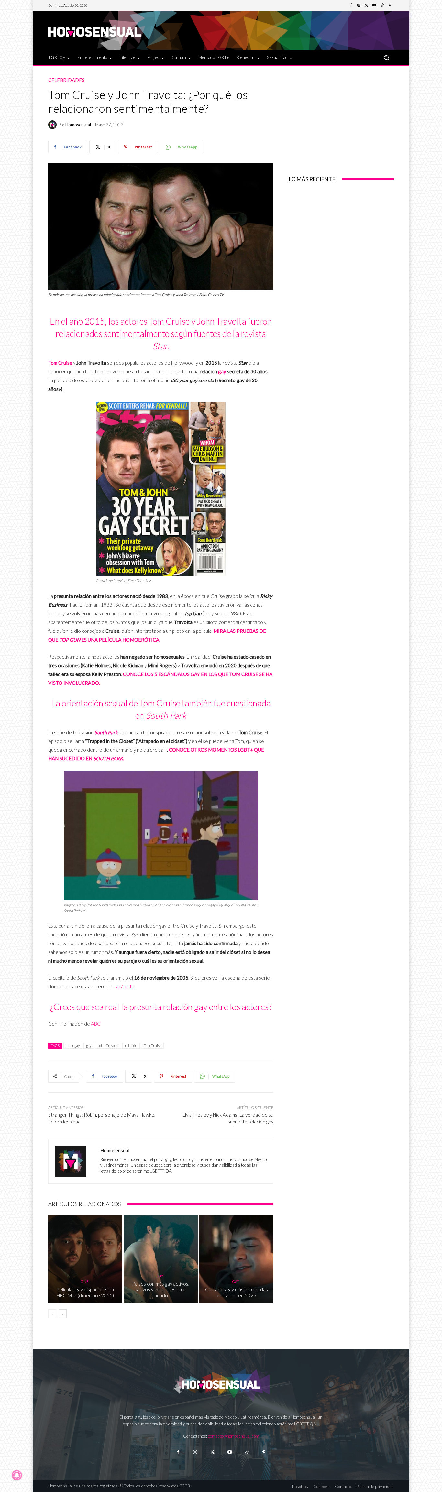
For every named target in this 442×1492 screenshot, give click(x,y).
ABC (96, 1024)
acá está (125, 986)
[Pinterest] (390, 5)
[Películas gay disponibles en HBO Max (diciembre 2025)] (85, 1259)
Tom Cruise (152, 1045)
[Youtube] (374, 5)
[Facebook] (351, 5)
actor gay (73, 1045)
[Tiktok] (246, 1452)
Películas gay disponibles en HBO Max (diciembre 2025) (85, 1292)
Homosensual (78, 125)
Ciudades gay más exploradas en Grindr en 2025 (236, 1292)
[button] (386, 57)
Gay (159, 1276)
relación (131, 1045)
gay (222, 371)
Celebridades (66, 80)
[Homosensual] (53, 124)
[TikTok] (382, 5)
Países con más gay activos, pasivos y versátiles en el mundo (160, 1289)
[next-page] (63, 1313)
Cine (84, 1281)
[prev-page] (52, 1313)
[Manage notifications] (17, 1475)
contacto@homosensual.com (233, 1436)
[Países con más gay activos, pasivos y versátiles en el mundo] (161, 1259)
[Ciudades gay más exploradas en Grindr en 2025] (236, 1259)
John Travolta (108, 1045)
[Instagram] (359, 5)
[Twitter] (366, 5)
